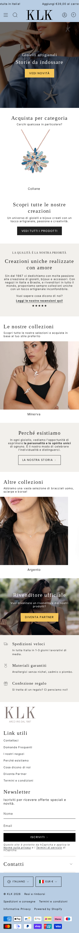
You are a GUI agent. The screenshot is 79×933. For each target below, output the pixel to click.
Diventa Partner (15, 774)
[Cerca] (15, 15)
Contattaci (11, 740)
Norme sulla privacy (17, 847)
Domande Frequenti (18, 747)
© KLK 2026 (12, 894)
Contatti (14, 864)
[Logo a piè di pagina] (20, 714)
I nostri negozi (14, 754)
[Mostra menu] (5, 15)
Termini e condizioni (18, 780)
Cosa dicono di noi (17, 767)
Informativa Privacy (17, 909)
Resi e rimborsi (34, 894)
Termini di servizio (49, 847)
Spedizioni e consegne (20, 901)
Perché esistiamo (16, 760)
